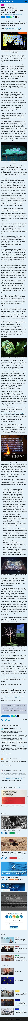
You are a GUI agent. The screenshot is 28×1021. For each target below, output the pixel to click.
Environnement (19, 14)
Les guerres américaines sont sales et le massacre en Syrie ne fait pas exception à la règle (13, 854)
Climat (2, 4)
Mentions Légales (11, 1019)
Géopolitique (13, 857)
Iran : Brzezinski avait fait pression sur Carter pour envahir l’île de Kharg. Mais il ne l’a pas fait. (21, 959)
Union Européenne (19, 980)
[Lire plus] (5, 712)
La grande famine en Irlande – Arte (11, 831)
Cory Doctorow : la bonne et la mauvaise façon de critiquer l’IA (21, 941)
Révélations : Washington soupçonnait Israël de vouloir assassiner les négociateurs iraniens (20, 1004)
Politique (17, 946)
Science (16, 937)
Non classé (17, 1000)
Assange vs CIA (18, 971)
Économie (17, 991)
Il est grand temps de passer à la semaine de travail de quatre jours (21, 994)
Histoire (12, 833)
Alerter (9, 753)
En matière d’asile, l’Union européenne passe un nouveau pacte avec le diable (21, 1012)
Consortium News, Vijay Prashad (13, 28)
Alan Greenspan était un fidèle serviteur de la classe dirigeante (21, 950)
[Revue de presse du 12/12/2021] (14, 869)
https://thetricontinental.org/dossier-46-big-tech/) (13, 413)
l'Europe (16, 1009)
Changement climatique (7, 14)
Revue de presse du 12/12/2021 (10, 877)
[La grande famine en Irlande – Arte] (14, 822)
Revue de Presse (13, 879)
